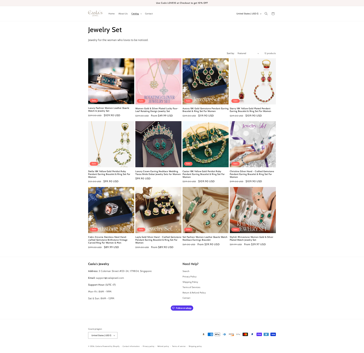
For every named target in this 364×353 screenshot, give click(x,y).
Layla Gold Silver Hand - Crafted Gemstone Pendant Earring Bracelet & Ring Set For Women (158, 240)
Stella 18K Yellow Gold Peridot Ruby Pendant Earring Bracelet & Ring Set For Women (109, 174)
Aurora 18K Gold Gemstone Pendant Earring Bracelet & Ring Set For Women (206, 110)
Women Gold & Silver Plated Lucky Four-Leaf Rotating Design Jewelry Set (156, 110)
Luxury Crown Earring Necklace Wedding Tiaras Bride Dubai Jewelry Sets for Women (158, 173)
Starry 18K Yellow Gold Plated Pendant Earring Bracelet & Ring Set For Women (250, 110)
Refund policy (163, 346)
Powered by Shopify (111, 346)
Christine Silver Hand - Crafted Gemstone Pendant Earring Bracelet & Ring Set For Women (252, 174)
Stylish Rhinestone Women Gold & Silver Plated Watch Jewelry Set (251, 238)
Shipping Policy (190, 282)
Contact (186, 298)
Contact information (131, 346)
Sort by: (230, 53)
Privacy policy (148, 346)
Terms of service (179, 346)
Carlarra (98, 346)
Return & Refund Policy (194, 292)
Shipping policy (195, 346)
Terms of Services (191, 287)
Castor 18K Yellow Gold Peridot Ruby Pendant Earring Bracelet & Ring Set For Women (204, 174)
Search (186, 271)
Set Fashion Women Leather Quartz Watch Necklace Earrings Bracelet (205, 238)
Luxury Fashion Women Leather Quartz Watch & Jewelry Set (108, 109)
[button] (136, 13)
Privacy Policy (190, 276)
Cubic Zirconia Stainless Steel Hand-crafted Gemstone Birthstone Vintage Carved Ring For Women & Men (108, 240)
